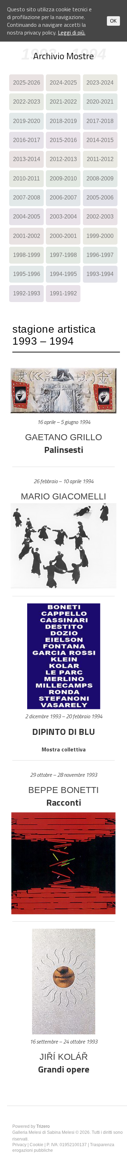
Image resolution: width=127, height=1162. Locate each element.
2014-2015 (100, 140)
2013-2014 (26, 159)
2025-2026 (26, 83)
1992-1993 (26, 293)
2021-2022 (63, 102)
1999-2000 (100, 236)
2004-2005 (26, 217)
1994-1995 (63, 274)
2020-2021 (100, 102)
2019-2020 (26, 121)
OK (113, 21)
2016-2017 (26, 140)
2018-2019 (63, 121)
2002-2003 (100, 217)
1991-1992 (63, 293)
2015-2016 (63, 140)
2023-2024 (100, 83)
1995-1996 (26, 274)
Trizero (43, 1126)
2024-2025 (63, 83)
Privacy (19, 1145)
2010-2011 (26, 179)
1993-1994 (100, 274)
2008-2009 (100, 179)
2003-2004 (63, 217)
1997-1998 (63, 255)
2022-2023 (26, 102)
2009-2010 (63, 179)
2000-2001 (63, 236)
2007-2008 (26, 198)
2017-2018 (100, 121)
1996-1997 (100, 255)
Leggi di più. (71, 32)
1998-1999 (26, 255)
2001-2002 (26, 236)
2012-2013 (63, 159)
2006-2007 (63, 198)
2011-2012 (100, 159)
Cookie (36, 1145)
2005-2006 (100, 198)
